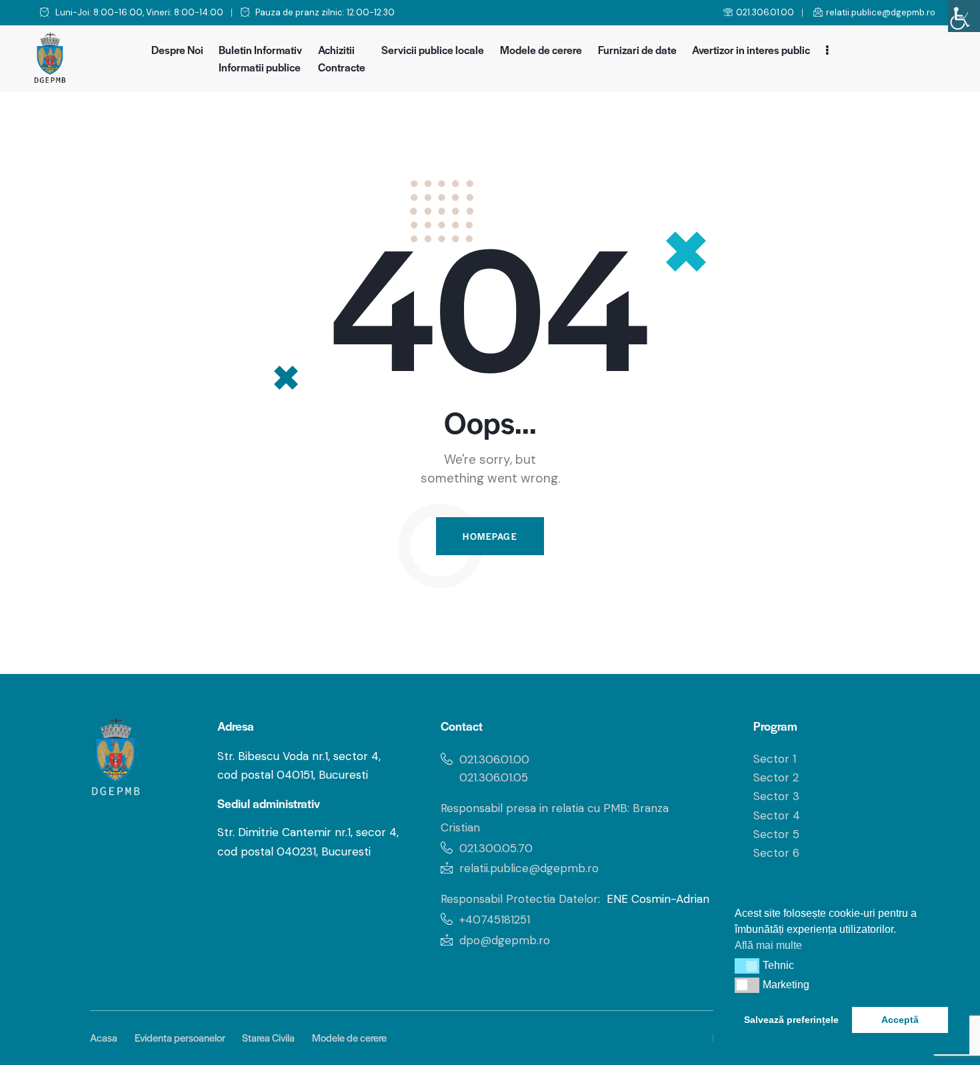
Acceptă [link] (900, 1019)
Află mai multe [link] (768, 945)
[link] (964, 16)
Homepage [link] (490, 536)
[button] (747, 965)
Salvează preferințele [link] (791, 1019)
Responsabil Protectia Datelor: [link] (520, 899)
